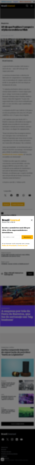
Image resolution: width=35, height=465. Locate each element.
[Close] (31, 220)
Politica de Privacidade (9, 245)
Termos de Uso (23, 245)
